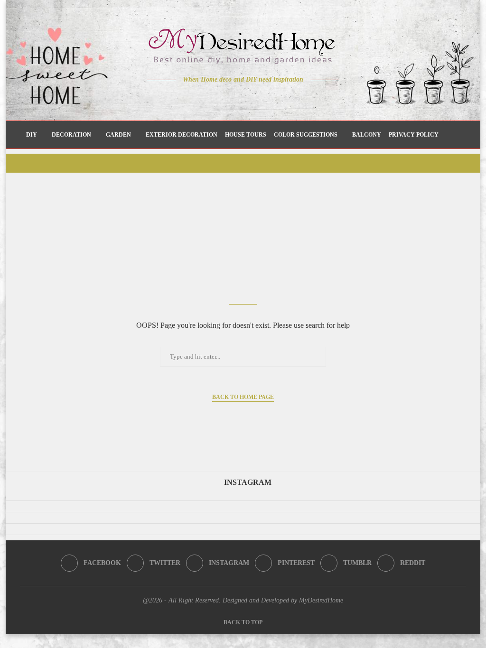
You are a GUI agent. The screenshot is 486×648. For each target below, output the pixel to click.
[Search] (455, 134)
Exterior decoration (181, 134)
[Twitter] (223, 98)
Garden (118, 134)
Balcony (366, 134)
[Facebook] (210, 98)
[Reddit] (276, 98)
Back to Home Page (243, 397)
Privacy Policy (414, 134)
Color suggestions (305, 134)
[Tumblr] (263, 98)
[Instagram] (236, 98)
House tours (245, 134)
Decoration (71, 134)
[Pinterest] (249, 98)
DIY (31, 134)
